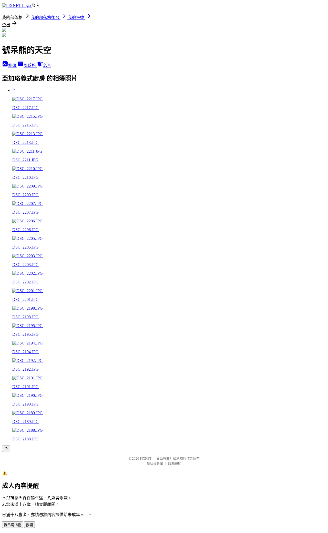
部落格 (30, 65)
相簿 (12, 65)
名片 (47, 65)
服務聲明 (174, 464)
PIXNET (145, 458)
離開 (29, 525)
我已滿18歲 (12, 525)
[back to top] (6, 449)
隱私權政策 (155, 464)
